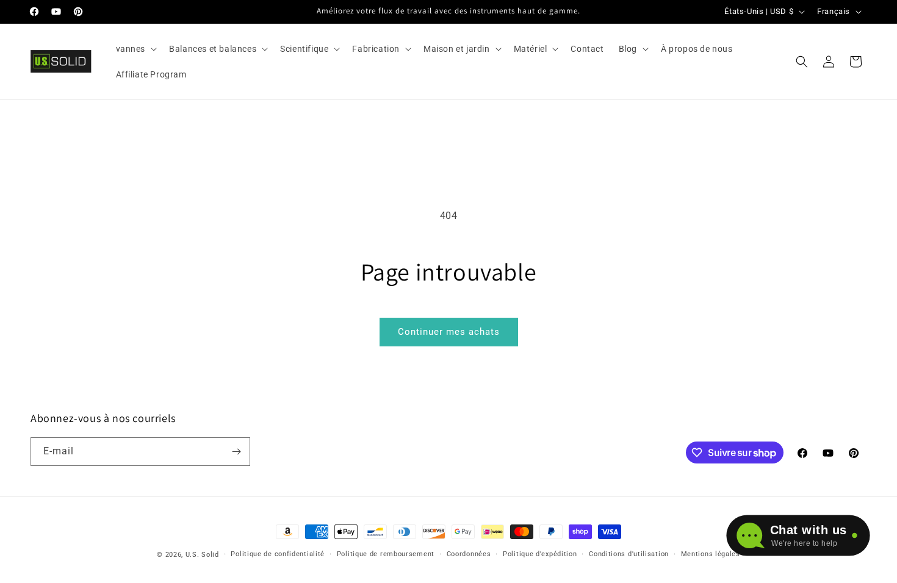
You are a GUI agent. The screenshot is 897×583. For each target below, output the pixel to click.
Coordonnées (469, 554)
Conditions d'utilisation (629, 554)
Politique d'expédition (540, 554)
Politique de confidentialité (278, 554)
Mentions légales (710, 554)
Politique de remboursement (385, 554)
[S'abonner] (236, 451)
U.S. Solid (202, 555)
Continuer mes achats (449, 331)
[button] (135, 49)
